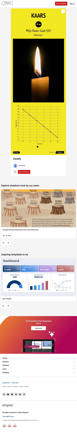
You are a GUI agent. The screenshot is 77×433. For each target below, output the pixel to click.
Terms (4, 416)
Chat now (15, 383)
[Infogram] (7, 3)
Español (21, 386)
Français (26, 386)
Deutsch (9, 386)
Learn (4, 369)
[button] (38, 147)
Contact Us (6, 383)
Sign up (72, 3)
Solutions (5, 365)
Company (5, 372)
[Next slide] (8, 243)
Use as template (61, 3)
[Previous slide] (3, 243)
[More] (63, 11)
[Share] (15, 172)
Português (15, 386)
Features (5, 362)
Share (16, 152)
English (4, 386)
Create (4, 358)
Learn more (38, 328)
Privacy (11, 416)
